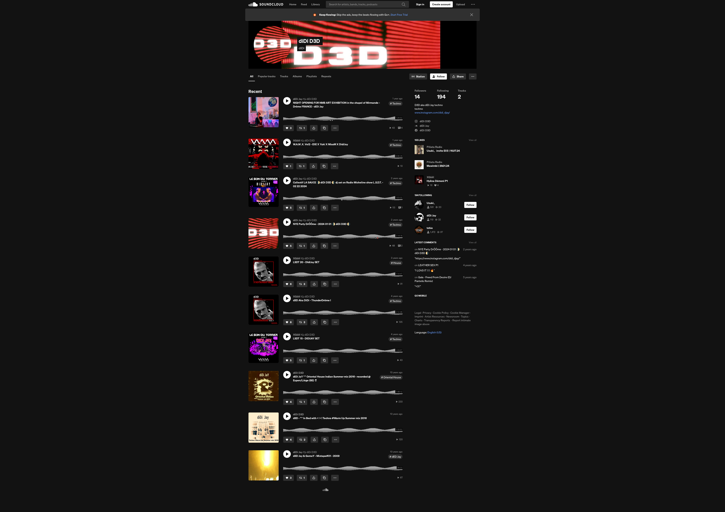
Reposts (326, 76)
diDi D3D (424, 121)
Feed (304, 4)
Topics (464, 316)
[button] (473, 4)
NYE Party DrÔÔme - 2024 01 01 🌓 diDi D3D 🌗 (437, 251)
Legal (418, 313)
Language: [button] (428, 332)
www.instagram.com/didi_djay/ (432, 112)
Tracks (284, 76)
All (251, 76)
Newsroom (452, 316)
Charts (418, 320)
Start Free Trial (399, 15)
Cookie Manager (459, 313)
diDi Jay (424, 126)
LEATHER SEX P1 (428, 265)
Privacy (427, 313)
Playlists (311, 76)
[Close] (472, 15)
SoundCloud (265, 4)
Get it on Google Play (451, 304)
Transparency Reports (437, 320)
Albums (297, 76)
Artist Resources (435, 316)
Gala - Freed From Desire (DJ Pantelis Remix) (433, 279)
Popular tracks (266, 76)
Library (315, 4)
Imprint (419, 316)
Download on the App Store (426, 304)
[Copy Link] (324, 128)
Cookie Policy (441, 313)
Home (292, 4)
